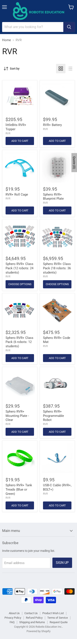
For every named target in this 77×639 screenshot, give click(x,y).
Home (6, 40)
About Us (14, 613)
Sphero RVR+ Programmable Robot (53, 416)
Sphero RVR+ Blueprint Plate (53, 197)
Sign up (62, 563)
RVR (8, 133)
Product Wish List (53, 613)
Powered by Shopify (38, 631)
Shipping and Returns (32, 622)
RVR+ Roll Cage (17, 194)
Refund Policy (34, 617)
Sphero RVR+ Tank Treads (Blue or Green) (19, 489)
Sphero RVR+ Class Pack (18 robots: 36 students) (57, 268)
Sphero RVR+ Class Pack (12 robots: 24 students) (19, 268)
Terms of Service (57, 617)
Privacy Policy (12, 617)
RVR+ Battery (52, 125)
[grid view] (60, 68)
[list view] (70, 68)
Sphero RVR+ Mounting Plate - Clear (17, 416)
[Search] (69, 27)
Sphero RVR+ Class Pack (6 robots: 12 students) (19, 342)
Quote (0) (74, 162)
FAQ (12, 622)
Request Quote (59, 622)
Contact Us (31, 613)
